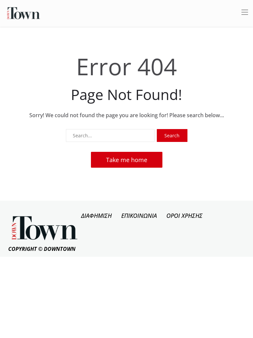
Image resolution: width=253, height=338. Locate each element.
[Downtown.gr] (23, 13)
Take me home (126, 160)
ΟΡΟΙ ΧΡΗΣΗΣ (184, 216)
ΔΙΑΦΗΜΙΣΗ (96, 216)
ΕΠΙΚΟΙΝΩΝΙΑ (139, 216)
